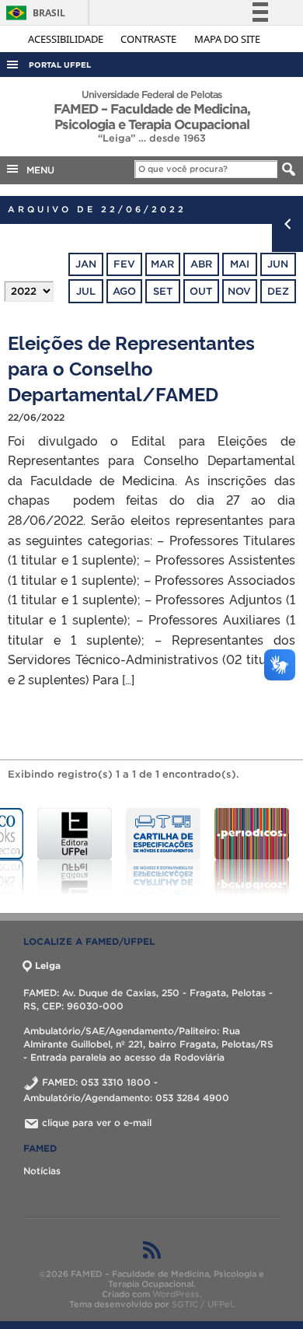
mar (162, 264)
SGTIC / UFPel (202, 1304)
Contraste (149, 39)
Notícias (42, 1171)
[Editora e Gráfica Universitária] (44, 851)
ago (124, 291)
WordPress (176, 1294)
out (201, 291)
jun (277, 264)
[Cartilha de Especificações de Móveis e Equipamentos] (133, 851)
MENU (37, 170)
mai (239, 264)
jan (85, 264)
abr (201, 264)
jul (86, 291)
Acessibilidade (67, 39)
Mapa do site (227, 39)
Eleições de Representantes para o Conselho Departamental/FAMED (131, 367)
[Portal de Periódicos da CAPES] (221, 851)
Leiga (48, 965)
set (162, 291)
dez (278, 291)
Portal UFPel (60, 65)
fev (124, 264)
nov (239, 291)
